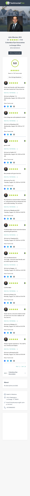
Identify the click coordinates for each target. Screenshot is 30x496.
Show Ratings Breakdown (15, 77)
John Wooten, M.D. (15, 37)
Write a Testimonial (15, 53)
